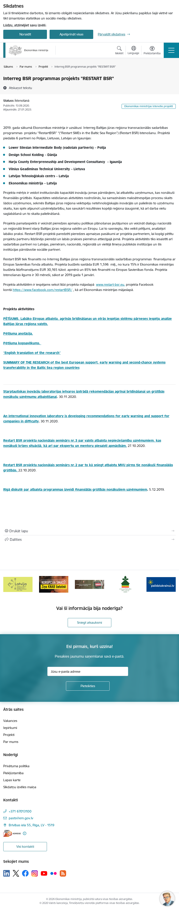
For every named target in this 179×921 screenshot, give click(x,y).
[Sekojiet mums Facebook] (25, 873)
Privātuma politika (16, 766)
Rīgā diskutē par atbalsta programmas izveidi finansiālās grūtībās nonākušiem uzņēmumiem (75, 489)
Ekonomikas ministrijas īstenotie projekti (148, 106)
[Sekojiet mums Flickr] (53, 873)
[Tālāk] (170, 584)
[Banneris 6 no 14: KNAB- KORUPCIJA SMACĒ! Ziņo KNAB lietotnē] (18, 584)
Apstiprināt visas (71, 34)
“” (32, 353)
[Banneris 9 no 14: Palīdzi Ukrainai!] (125, 584)
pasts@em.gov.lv (21, 818)
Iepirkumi (10, 728)
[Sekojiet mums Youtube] (44, 873)
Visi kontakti (25, 846)
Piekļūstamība (13, 773)
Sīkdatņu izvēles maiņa (19, 787)
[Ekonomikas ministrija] (28, 50)
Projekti (8, 735)
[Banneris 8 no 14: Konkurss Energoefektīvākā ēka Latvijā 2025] (89, 584)
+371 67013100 (20, 811)
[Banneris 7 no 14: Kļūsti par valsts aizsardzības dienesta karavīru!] (53, 584)
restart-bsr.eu (114, 284)
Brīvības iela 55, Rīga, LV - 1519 (31, 825)
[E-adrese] (12, 833)
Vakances (10, 721)
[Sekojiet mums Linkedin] (6, 873)
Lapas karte (12, 780)
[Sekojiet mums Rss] (63, 873)
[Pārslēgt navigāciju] (171, 50)
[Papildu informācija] (24, 833)
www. (100, 284)
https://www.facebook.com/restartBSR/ (42, 290)
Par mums (10, 742)
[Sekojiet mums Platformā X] (16, 873)
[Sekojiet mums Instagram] (34, 873)
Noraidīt (25, 34)
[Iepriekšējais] (9, 584)
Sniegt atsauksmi (89, 622)
